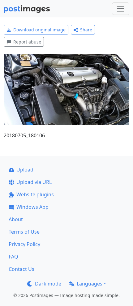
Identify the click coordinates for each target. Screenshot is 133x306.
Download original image (39, 30)
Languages (89, 283)
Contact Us (21, 269)
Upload (24, 169)
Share (86, 30)
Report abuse (27, 42)
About (16, 219)
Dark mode (48, 283)
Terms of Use (24, 231)
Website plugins (35, 194)
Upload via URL (34, 182)
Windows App (32, 206)
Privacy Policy (24, 244)
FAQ (13, 256)
